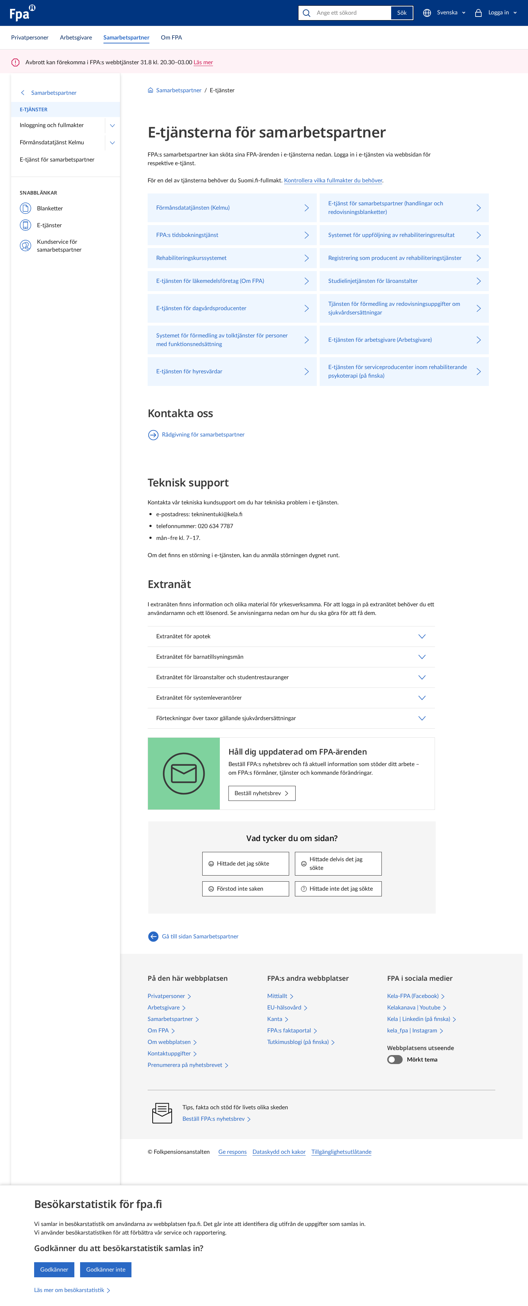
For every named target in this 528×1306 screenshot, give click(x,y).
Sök (402, 13)
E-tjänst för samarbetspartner (57, 160)
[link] (29, 37)
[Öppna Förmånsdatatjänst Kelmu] (112, 143)
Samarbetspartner (54, 93)
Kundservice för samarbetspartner (59, 246)
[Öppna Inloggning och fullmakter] (112, 125)
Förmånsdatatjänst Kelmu (52, 142)
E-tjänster (33, 109)
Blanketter (50, 208)
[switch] (395, 1059)
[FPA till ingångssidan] (23, 13)
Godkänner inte (105, 1270)
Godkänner (54, 1270)
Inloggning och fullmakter (52, 125)
